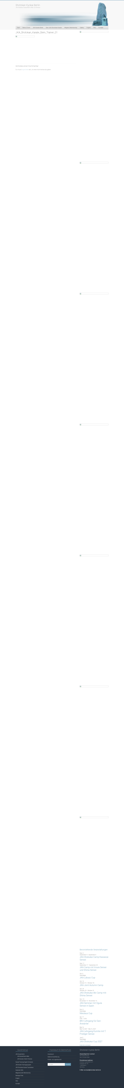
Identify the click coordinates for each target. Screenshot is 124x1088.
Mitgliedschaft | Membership (23, 1073)
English (89, 27)
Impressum (51, 1054)
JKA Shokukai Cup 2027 (91, 1041)
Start (18, 27)
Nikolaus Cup (86, 1013)
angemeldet (25, 69)
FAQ (94, 27)
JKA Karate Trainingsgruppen (23, 1064)
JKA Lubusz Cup (87, 977)
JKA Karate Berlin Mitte (23, 1056)
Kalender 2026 (19, 1070)
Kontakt (101, 27)
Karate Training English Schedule (24, 1062)
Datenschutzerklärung (53, 1056)
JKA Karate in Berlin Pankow (24, 1059)
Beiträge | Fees (19, 1075)
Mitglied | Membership (70, 27)
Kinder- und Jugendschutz (54, 1059)
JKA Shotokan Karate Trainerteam (25, 1067)
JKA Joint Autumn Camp (91, 985)
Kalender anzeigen (85, 1045)
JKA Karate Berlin (20, 1054)
